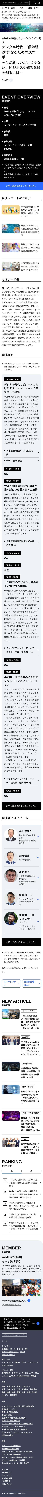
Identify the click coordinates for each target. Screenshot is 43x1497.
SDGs (17, 1362)
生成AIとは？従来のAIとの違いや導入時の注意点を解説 (23, 1216)
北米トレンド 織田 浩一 (11, 1446)
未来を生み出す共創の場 (11, 1421)
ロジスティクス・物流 (30, 1373)
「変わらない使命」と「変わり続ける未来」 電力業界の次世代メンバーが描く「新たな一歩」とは (30, 1022)
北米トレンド (28, 1086)
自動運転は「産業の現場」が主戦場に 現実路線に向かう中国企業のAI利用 (30, 1073)
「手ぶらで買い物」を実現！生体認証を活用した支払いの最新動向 (23, 1182)
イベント (38, 8)
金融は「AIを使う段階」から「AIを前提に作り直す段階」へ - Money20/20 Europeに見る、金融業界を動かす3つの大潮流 (31, 1124)
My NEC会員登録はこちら (14, 1301)
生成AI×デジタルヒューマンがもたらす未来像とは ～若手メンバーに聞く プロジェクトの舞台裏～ (24, 1227)
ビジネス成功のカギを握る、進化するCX (17, 1424)
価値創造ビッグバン (9, 1409)
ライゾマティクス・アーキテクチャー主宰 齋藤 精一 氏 (20, 650)
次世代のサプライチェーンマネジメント (17, 1432)
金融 (3, 1386)
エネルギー (26, 1386)
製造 (8, 1386)
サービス (5, 1395)
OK (33, 1323)
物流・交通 (16, 1386)
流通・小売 (6, 1389)
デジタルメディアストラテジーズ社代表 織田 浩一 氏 (20, 781)
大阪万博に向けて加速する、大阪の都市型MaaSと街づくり (30, 266)
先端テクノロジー (8, 1355)
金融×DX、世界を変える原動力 (13, 1418)
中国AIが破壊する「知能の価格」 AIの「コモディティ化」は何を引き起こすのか (23, 1206)
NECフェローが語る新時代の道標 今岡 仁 (18, 1457)
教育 (13, 1389)
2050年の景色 (7, 1435)
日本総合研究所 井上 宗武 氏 (19, 452)
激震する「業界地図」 (10, 1412)
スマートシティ (10, 983)
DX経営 (25, 1037)
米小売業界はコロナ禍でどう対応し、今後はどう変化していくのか (30, 212)
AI (25, 1139)
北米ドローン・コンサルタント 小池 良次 (17, 1451)
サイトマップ (7, 1475)
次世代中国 (27, 1063)
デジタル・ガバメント (29, 1362)
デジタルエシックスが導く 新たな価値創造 (18, 1406)
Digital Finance (23, 1376)
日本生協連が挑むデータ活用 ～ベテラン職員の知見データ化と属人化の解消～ (30, 1148)
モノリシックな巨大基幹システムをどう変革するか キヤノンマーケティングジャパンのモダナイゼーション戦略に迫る (30, 1048)
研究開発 (13, 1395)
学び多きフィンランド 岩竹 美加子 (15, 1463)
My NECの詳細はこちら (11, 1305)
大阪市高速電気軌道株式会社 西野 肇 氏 (21, 543)
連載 (30, 8)
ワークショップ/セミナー (18, 12)
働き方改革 (6, 1373)
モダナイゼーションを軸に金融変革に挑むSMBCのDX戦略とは (30, 230)
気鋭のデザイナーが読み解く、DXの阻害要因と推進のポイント (30, 249)
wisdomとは (7, 1472)
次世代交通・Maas (30, 983)
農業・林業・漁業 (8, 1392)
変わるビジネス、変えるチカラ (13, 1426)
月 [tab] (31, 1171)
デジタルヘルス (7, 1365)
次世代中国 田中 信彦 (10, 1449)
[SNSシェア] (11, 80)
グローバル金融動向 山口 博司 (14, 1460)
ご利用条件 (6, 1481)
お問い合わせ (7, 1484)
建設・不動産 (32, 1392)
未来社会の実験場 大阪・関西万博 (14, 1429)
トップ (4, 12)
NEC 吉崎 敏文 (14, 460)
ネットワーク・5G (20, 1349)
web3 (22, 1352)
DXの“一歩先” (7, 1415)
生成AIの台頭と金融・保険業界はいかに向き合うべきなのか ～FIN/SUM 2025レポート (23, 1194)
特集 (21, 8)
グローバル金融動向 (31, 1113)
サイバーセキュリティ (10, 1352)
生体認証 (5, 1349)
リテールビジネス (8, 1376)
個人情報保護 (12, 1328)
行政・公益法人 (23, 1389)
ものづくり (16, 1373)
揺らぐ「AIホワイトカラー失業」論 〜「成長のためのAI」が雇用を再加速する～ (30, 1097)
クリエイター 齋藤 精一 (11, 1454)
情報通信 (33, 1389)
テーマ (4, 8)
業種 (13, 8)
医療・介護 (21, 1392)
